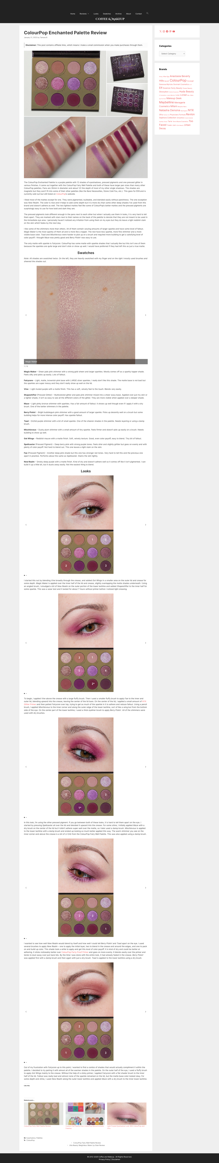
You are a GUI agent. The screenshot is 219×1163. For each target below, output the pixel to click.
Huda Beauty (186, 91)
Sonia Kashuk (189, 118)
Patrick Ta (166, 115)
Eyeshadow (30, 1138)
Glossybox (163, 92)
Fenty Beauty (176, 88)
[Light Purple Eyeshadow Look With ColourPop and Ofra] (126, 1114)
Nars (184, 106)
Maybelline (166, 102)
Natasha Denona (169, 110)
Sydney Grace (163, 121)
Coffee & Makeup (110, 19)
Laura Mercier (171, 95)
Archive (118, 14)
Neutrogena (184, 111)
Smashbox (181, 118)
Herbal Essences (174, 92)
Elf (160, 87)
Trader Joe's (171, 125)
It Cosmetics (162, 95)
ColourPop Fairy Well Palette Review (37, 1126)
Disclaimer (116, 1159)
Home (72, 14)
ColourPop (61, 194)
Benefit (166, 81)
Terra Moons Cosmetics (180, 121)
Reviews (83, 14)
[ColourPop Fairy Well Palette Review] (43, 1114)
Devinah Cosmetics (181, 84)
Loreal (183, 95)
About (128, 14)
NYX (191, 110)
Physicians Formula (177, 115)
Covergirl (190, 81)
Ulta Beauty (180, 125)
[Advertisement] (108, 6)
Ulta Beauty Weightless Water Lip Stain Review (87, 1145)
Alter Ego (166, 76)
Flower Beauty (187, 88)
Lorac (177, 95)
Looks (96, 14)
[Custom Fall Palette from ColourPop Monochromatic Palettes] (85, 1114)
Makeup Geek (174, 98)
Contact (139, 14)
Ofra (161, 114)
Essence (166, 88)
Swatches (107, 14)
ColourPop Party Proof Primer (74, 952)
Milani (173, 106)
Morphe (180, 106)
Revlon (190, 114)
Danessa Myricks (166, 84)
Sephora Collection (167, 118)
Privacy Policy (104, 1159)
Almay (161, 76)
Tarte (170, 121)
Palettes (39, 1138)
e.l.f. (191, 84)
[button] (147, 13)
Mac (188, 95)
